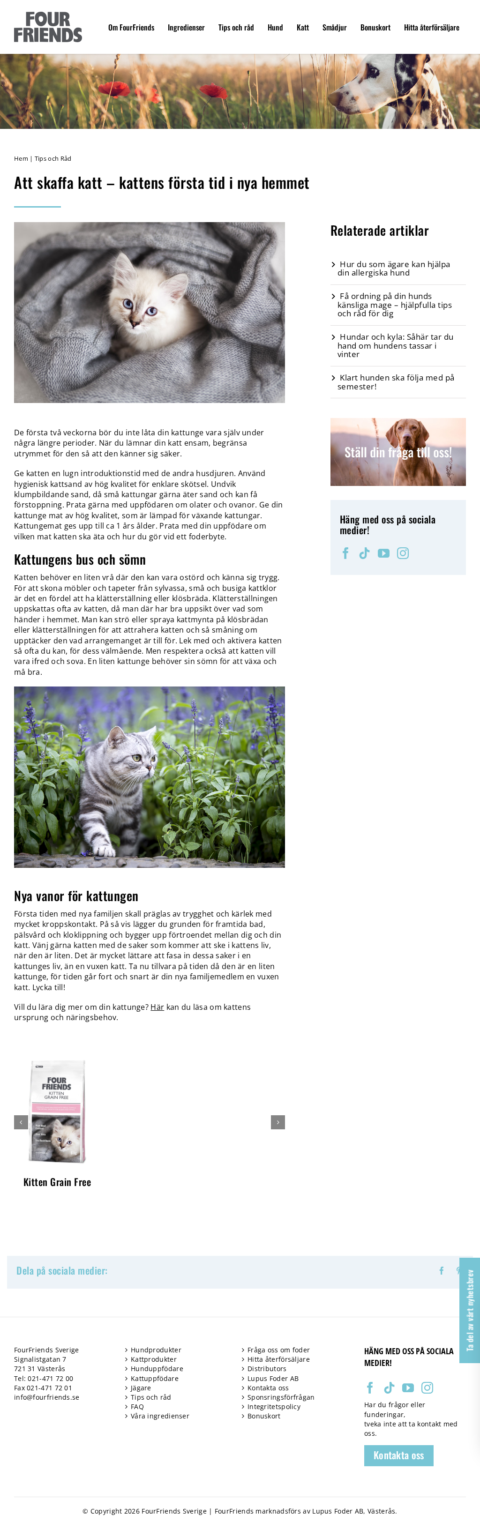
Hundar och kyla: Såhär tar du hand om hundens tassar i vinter (396, 345)
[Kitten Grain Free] (57, 1061)
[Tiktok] (364, 553)
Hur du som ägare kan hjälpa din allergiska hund (394, 268)
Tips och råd (151, 1397)
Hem (21, 158)
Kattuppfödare (155, 1378)
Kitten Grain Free (57, 1181)
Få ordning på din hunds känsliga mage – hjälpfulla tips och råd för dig (395, 305)
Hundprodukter (156, 1349)
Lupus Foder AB (273, 1378)
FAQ (137, 1406)
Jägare (141, 1387)
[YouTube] (384, 553)
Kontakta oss (268, 1387)
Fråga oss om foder (279, 1349)
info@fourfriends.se (47, 1397)
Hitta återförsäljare (279, 1359)
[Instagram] (403, 553)
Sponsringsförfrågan (281, 1397)
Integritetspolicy (274, 1406)
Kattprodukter (154, 1359)
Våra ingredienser (160, 1415)
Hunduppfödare (157, 1368)
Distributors (267, 1368)
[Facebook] (346, 553)
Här (157, 1007)
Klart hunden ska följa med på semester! (396, 382)
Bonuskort (264, 1415)
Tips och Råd (53, 158)
